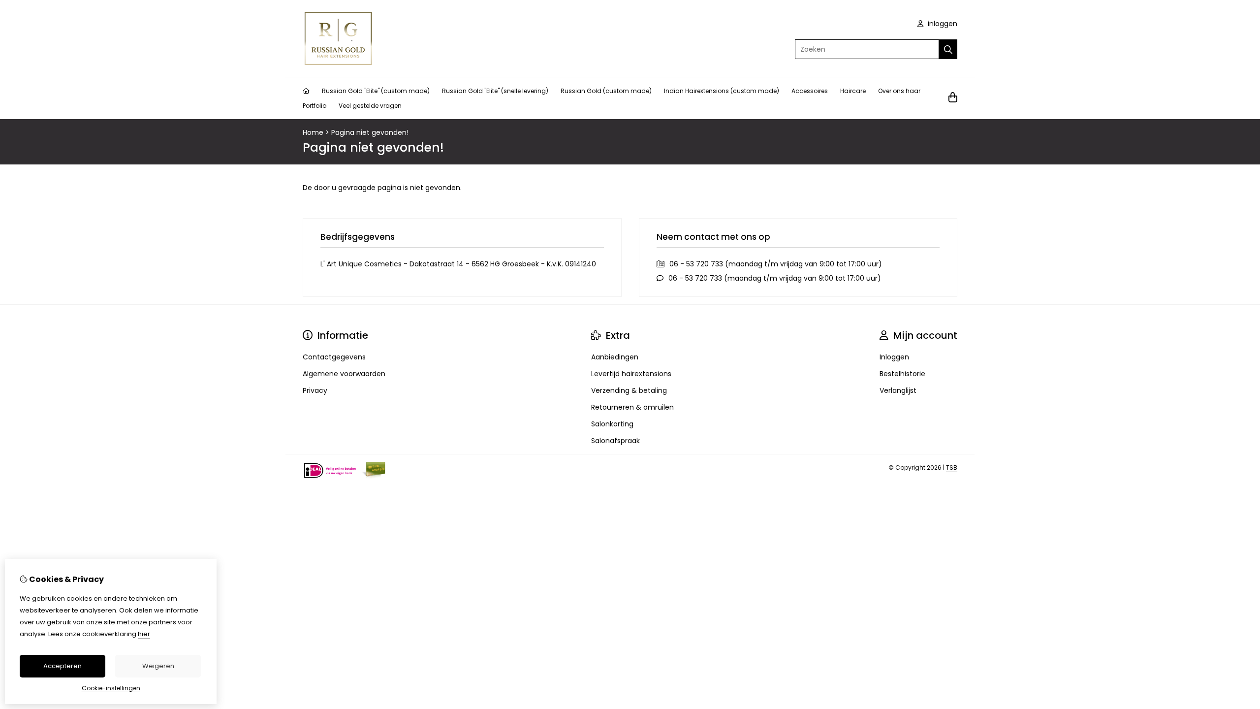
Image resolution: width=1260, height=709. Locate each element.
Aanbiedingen (614, 357)
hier (144, 634)
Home (313, 132)
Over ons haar (899, 91)
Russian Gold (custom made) (606, 91)
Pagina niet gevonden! (370, 132)
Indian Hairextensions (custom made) (721, 91)
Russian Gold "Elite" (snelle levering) (495, 91)
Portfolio (314, 105)
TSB (951, 467)
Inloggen (894, 357)
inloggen (941, 24)
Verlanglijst (898, 390)
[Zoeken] (948, 49)
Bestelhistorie (902, 374)
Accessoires (809, 91)
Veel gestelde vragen (370, 105)
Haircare (853, 91)
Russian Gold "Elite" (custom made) (376, 91)
